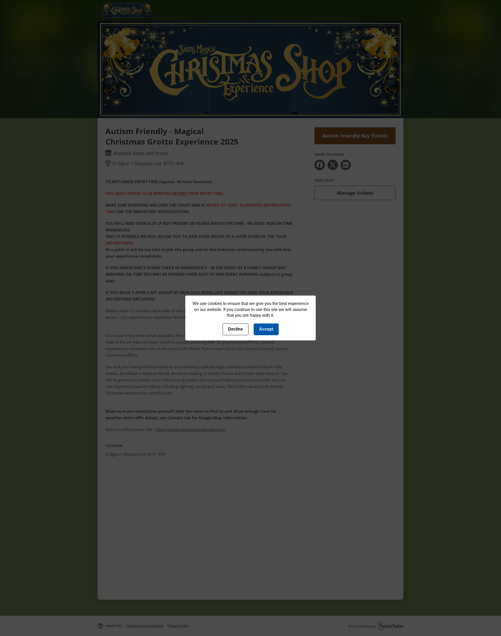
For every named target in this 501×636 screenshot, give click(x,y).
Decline (235, 329)
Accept (266, 329)
